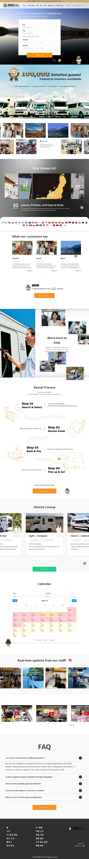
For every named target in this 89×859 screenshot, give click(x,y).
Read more (29, 270)
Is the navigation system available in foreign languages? (29, 777)
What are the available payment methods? (23, 784)
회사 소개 (10, 838)
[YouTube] (76, 5)
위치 (41, 5)
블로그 (9, 842)
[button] (11, 186)
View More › (44, 807)
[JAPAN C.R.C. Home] (11, 5)
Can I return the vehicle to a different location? (25, 758)
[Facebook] (70, 5)
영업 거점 (39, 835)
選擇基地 (14, 593)
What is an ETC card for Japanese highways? (24, 797)
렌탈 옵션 (50, 5)
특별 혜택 (39, 846)
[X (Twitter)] (73, 5)
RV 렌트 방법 (31, 5)
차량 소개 (39, 831)
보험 (45, 5)
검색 (38, 55)
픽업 (24, 24)
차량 (37, 5)
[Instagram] (67, 5)
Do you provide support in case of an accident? (25, 790)
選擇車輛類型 (48, 593)
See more (72, 725)
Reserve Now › (44, 295)
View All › (44, 569)
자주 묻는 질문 (59, 5)
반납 (24, 30)
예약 (24, 5)
